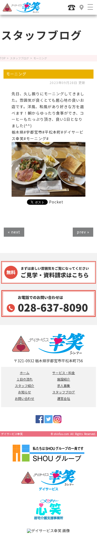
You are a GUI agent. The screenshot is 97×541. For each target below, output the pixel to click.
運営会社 (63, 398)
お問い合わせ (24, 398)
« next (14, 232)
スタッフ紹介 (24, 386)
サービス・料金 (63, 373)
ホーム (24, 373)
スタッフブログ (19, 58)
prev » (83, 232)
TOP (2, 58)
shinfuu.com (61, 434)
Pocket (56, 201)
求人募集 (63, 386)
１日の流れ (24, 379)
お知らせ (24, 392)
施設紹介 (63, 379)
